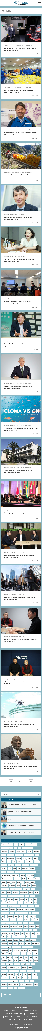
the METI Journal (35, 1010)
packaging (32, 940)
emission (19, 889)
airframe (4, 848)
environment (15, 892)
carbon (3, 858)
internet (12, 912)
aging (26, 844)
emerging (13, 889)
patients (15, 943)
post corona (5, 950)
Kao (35, 916)
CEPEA (24, 858)
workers (11, 987)
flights (27, 895)
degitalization (15, 875)
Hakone (20, 902)
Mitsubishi (4, 933)
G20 (27, 899)
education (24, 885)
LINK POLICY (8, 1016)
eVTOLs (36, 892)
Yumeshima (21, 987)
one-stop (16, 940)
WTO (16, 987)
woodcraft (4, 987)
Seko (31, 960)
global (3, 902)
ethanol (31, 892)
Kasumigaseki (5, 919)
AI (30, 844)
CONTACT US (18, 1014)
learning (4, 923)
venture (10, 984)
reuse (21, 957)
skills (3, 964)
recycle (29, 953)
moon (22, 933)
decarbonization (32, 872)
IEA (19, 906)
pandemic (4, 943)
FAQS (27, 1016)
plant (14, 947)
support (4, 974)
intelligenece (5, 912)
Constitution (25, 865)
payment (21, 943)
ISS (3, 916)
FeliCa (14, 895)
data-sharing (18, 872)
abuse (11, 844)
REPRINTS (19, 1016)
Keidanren (26, 919)
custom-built (10, 872)
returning (16, 957)
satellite (21, 960)
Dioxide (24, 878)
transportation (14, 981)
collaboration (20, 861)
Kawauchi (20, 919)
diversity (37, 878)
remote (3, 957)
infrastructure (5, 909)
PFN (3, 947)
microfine (25, 929)
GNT (8, 902)
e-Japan (27, 882)
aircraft (34, 844)
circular (36, 858)
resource (9, 957)
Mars (37, 926)
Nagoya (37, 933)
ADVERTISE (28, 1019)
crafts (18, 868)
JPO (26, 916)
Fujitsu (3, 899)
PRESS (11, 1019)
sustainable (10, 974)
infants (37, 906)
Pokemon (30, 947)
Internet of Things (20, 912)
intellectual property (29, 909)
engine (9, 892)
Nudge (27, 936)
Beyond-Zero (11, 854)
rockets (35, 957)
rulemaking (4, 960)
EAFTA (32, 882)
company (4, 865)
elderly (34, 885)
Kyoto (32, 919)
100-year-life (5, 844)
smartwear (16, 964)
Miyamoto (11, 933)
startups (24, 967)
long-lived (14, 923)
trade (29, 977)
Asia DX (29, 851)
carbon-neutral (10, 858)
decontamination (6, 875)
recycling (35, 953)
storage (17, 970)
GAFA (30, 899)
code (14, 861)
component (11, 865)
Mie (30, 929)
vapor (32, 981)
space (32, 964)
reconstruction (16, 953)
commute (37, 861)
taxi (20, 974)
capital (37, 854)
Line (9, 923)
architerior (11, 851)
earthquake (4, 885)
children (30, 858)
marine (20, 926)
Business (27, 854)
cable (32, 854)
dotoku (3, 882)
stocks (11, 970)
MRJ (33, 933)
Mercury (4, 929)
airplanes (10, 848)
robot (30, 957)
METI (9, 929)
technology (12, 977)
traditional (35, 977)
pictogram (8, 947)
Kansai (30, 916)
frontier (32, 895)
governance (14, 902)
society (23, 964)
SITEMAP (19, 1019)
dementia (22, 875)
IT (6, 916)
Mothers (28, 933)
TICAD (18, 977)
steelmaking (5, 970)
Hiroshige (4, 906)
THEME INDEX (7, 995)
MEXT (13, 929)
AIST (15, 848)
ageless (21, 844)
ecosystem (12, 885)
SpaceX (4, 967)
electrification (5, 889)
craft (14, 868)
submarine (23, 970)
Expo (9, 895)
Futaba (22, 899)
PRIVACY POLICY (31, 1014)
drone (8, 882)
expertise (4, 895)
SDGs (26, 960)
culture (3, 872)
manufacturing (13, 926)
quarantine (34, 950)
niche (13, 936)
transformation (5, 981)
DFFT (28, 875)
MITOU (34, 929)
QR (29, 950)
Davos (24, 872)
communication (29, 861)
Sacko (10, 960)
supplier (37, 970)
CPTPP (9, 868)
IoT (26, 912)
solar (28, 964)
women (36, 984)
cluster (9, 861)
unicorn (27, 981)
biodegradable (19, 854)
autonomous (36, 851)
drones (13, 882)
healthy (31, 902)
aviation (4, 854)
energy (3, 892)
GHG (35, 899)
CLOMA (4, 861)
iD (15, 906)
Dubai (18, 882)
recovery (23, 953)
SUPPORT (34, 1016)
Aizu (20, 848)
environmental (23, 892)
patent (10, 943)
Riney (26, 957)
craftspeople (25, 868)
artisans (18, 851)
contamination (33, 865)
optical (21, 940)
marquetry (31, 926)
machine (25, 923)
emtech (33, 889)
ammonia (25, 848)
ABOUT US (8, 1014)
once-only (10, 940)
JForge (21, 916)
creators (32, 868)
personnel (27, 943)
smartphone (9, 964)
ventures (16, 984)
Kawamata (13, 919)
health (25, 902)
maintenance (5, 926)
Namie (8, 936)
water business (28, 984)
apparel (31, 848)
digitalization (17, 878)
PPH (11, 950)
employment (26, 889)
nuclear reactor (20, 936)
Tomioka (24, 977)
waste (21, 984)
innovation (12, 909)
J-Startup (10, 916)
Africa (16, 844)
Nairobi (3, 936)
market (26, 926)
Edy (29, 885)
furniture (16, 899)
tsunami (21, 981)
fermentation (21, 895)
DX (22, 882)
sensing (36, 960)
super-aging (30, 970)
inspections (20, 909)
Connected (18, 865)
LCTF (37, 919)
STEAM (30, 967)
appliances (4, 851)
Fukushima (10, 899)
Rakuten (4, 953)
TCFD (29, 974)
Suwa (16, 974)
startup (18, 967)
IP (29, 912)
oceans (4, 940)
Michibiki (19, 929)
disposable (30, 878)
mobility (17, 933)
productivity (24, 950)
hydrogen (11, 906)
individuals (24, 906)
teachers (35, 974)
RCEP (9, 953)
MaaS (20, 923)
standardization (11, 967)
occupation (34, 936)
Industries (31, 906)
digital (32, 875)
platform (24, 947)
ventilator (4, 984)
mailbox (31, 923)
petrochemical (35, 943)
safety (15, 960)
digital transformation (7, 878)
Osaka (27, 940)
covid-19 (4, 868)
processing (16, 950)
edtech (18, 885)
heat (35, 902)
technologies (5, 977)
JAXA (16, 916)
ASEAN (23, 851)
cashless (18, 858)
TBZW (24, 974)
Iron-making (35, 912)
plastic (18, 947)
